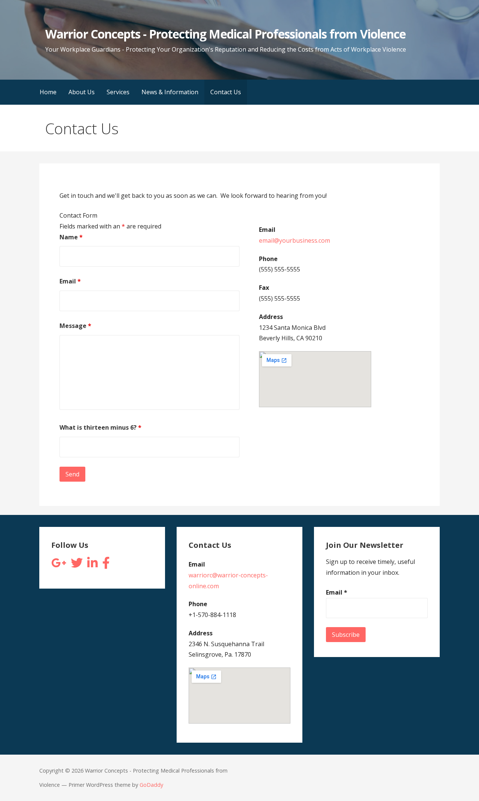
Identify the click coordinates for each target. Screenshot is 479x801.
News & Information (169, 92)
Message (75, 326)
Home (48, 92)
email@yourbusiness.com (294, 240)
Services (118, 92)
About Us (81, 92)
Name (71, 237)
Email (70, 281)
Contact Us (225, 92)
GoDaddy (151, 784)
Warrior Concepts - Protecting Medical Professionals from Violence (225, 34)
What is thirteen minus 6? (100, 427)
